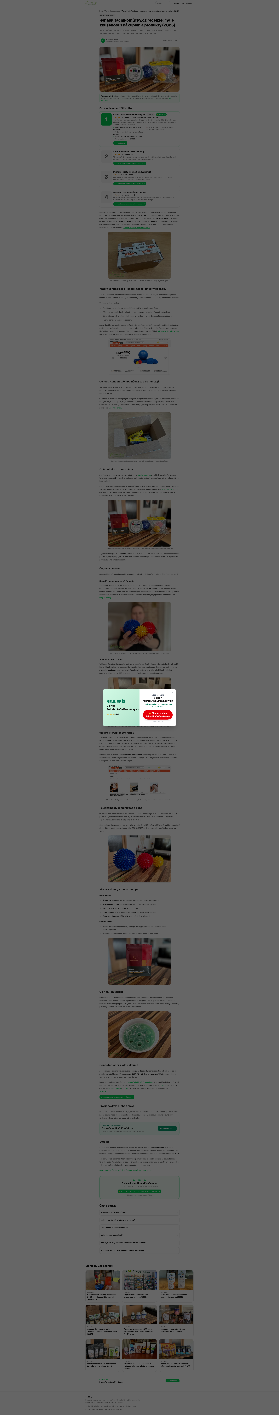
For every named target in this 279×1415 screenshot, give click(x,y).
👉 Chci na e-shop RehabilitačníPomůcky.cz (158, 714)
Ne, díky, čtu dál (158, 722)
